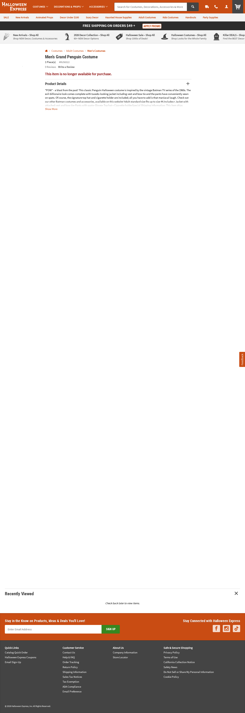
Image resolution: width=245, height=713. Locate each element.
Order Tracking (71, 662)
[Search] (193, 7)
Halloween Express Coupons (20, 657)
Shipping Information (74, 672)
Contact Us (69, 652)
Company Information (125, 652)
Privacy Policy (172, 652)
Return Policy (70, 667)
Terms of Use (171, 657)
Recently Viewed (19, 593)
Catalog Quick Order (16, 652)
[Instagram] (226, 628)
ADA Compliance (72, 686)
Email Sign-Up (13, 662)
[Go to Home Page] (46, 51)
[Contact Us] (216, 6)
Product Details (55, 83)
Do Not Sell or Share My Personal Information (189, 672)
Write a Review (66, 67)
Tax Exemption (71, 681)
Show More (51, 108)
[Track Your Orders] (207, 6)
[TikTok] (236, 628)
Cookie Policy (171, 676)
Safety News (170, 667)
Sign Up (111, 629)
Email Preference (72, 691)
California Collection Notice (179, 662)
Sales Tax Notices (72, 676)
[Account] (226, 6)
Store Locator (120, 657)
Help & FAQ (69, 657)
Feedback (242, 359)
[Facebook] (216, 628)
